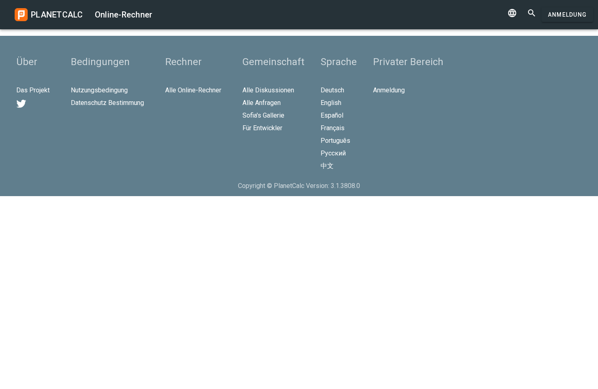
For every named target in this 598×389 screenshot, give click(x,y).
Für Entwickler (262, 128)
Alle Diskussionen (268, 90)
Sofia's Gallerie (263, 115)
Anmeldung (567, 14)
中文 (327, 166)
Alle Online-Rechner (193, 90)
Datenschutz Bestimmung (107, 103)
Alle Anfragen (261, 103)
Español (332, 115)
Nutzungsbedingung (99, 90)
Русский (333, 153)
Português (335, 140)
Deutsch (332, 90)
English (331, 103)
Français (333, 128)
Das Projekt (33, 90)
